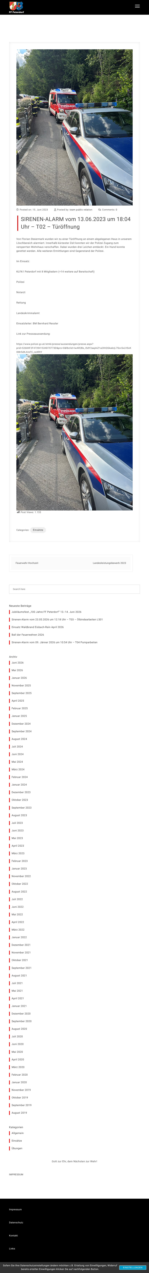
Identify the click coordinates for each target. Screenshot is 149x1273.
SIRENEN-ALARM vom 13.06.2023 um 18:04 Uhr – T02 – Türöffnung (76, 223)
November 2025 (21, 685)
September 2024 (22, 731)
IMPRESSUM (16, 1174)
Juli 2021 (17, 983)
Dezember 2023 (21, 792)
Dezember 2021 (21, 945)
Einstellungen (132, 1267)
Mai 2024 (17, 762)
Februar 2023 (20, 861)
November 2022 (21, 876)
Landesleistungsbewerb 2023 (109, 563)
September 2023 (22, 807)
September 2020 (22, 1021)
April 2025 (18, 700)
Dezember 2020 (21, 1013)
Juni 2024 (18, 754)
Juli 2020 (17, 1036)
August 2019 (19, 1112)
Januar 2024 (19, 784)
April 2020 (18, 1059)
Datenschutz (16, 1222)
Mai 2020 (17, 1052)
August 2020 (19, 1029)
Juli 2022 (17, 899)
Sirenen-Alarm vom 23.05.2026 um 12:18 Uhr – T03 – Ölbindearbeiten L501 (57, 619)
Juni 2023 (18, 830)
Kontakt (13, 1235)
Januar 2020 (19, 1082)
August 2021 (19, 975)
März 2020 (18, 1067)
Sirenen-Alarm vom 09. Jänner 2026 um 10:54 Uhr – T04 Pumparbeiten (55, 642)
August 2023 (19, 815)
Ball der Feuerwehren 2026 (28, 634)
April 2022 (18, 922)
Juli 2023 (17, 823)
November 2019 (21, 1090)
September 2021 (22, 968)
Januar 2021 (19, 1006)
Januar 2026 (19, 678)
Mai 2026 (17, 670)
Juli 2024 (17, 746)
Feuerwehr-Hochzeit (27, 563)
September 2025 (22, 693)
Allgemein (18, 1133)
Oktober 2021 (20, 960)
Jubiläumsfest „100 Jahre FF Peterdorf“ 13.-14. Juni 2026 (46, 612)
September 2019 (22, 1105)
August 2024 (19, 739)
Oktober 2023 (20, 800)
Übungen (17, 1148)
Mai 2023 (17, 838)
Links (12, 1248)
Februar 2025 (20, 708)
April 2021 (18, 998)
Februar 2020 (20, 1074)
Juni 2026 (18, 662)
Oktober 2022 (20, 884)
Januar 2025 (19, 716)
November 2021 (21, 952)
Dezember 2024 (21, 723)
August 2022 (19, 891)
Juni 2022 (18, 907)
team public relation (81, 209)
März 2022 (18, 929)
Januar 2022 (19, 937)
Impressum (15, 1209)
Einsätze (38, 530)
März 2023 (18, 853)
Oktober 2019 (20, 1097)
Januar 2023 (19, 868)
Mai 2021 (17, 990)
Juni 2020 (18, 1044)
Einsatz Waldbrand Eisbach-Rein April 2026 (38, 627)
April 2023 (18, 845)
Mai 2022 (17, 914)
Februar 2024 (20, 777)
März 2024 (18, 769)
